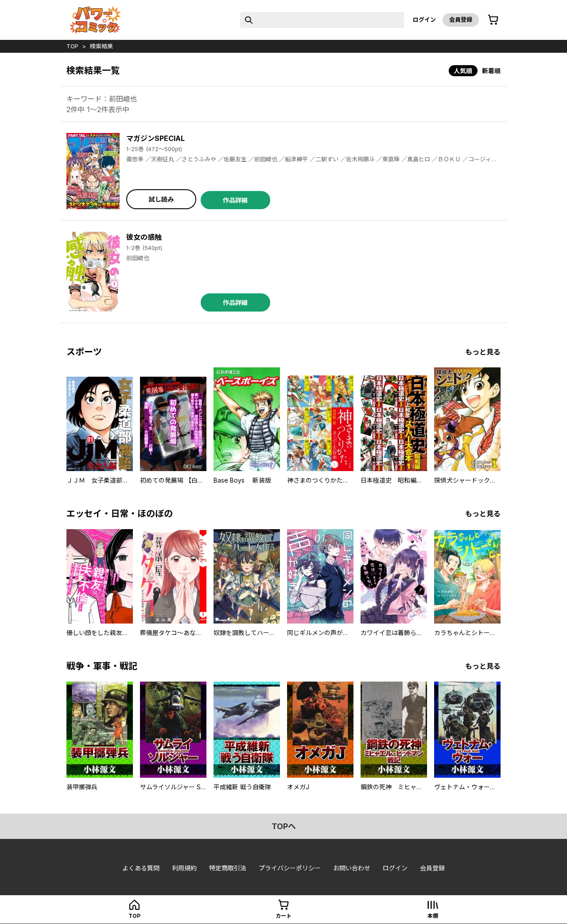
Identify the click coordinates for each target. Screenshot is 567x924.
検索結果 (101, 46)
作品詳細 (235, 200)
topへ (284, 826)
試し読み (161, 199)
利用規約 (184, 868)
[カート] (493, 20)
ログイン (424, 19)
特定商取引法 (227, 868)
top (72, 46)
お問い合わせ (351, 868)
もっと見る (483, 351)
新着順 (491, 70)
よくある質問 (140, 868)
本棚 (432, 915)
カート (283, 915)
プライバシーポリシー (290, 868)
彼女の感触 (144, 237)
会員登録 (460, 19)
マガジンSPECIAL (155, 138)
